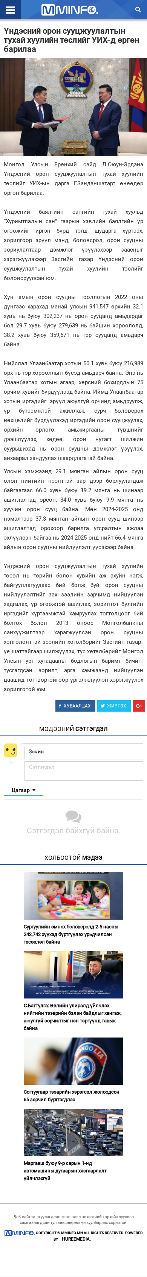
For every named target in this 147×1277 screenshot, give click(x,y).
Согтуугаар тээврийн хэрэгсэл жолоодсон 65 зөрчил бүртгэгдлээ (71, 1095)
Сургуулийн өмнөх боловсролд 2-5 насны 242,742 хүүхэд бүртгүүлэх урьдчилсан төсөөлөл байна (71, 934)
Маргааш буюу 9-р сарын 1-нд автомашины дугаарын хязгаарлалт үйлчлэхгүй (65, 1170)
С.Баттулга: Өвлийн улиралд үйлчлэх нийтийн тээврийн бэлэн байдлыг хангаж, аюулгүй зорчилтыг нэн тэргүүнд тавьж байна (73, 1017)
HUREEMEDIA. (76, 1239)
